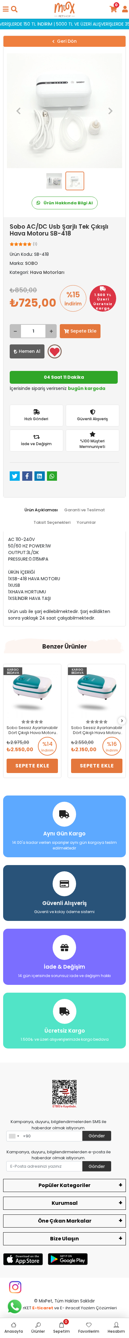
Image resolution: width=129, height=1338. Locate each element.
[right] (122, 721)
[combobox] (14, 1136)
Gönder (97, 1136)
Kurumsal (65, 1203)
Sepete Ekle (83, 331)
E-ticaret (42, 1308)
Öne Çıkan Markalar (64, 1220)
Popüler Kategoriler (64, 1185)
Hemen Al (29, 351)
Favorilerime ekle (55, 351)
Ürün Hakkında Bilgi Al (68, 203)
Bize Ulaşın (64, 1238)
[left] (7, 721)
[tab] (41, 510)
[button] (18, 110)
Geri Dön (67, 41)
